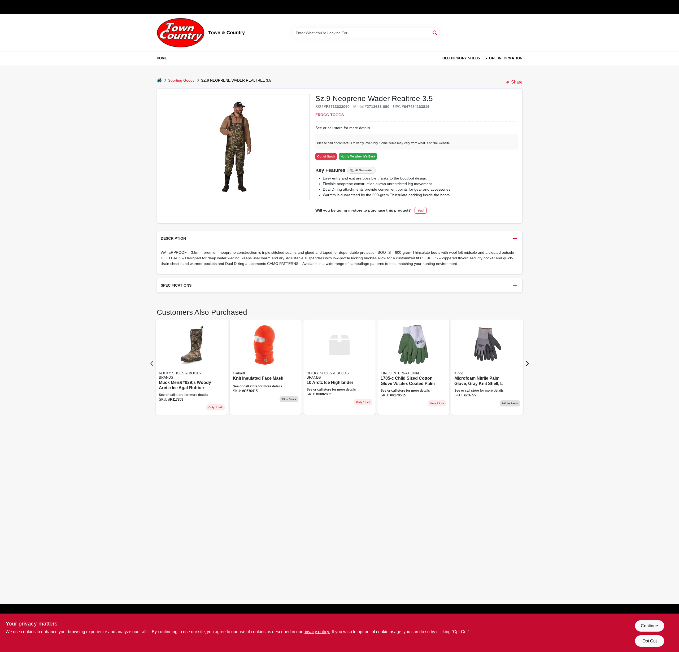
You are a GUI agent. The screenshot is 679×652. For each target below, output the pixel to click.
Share (517, 82)
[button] (339, 238)
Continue (649, 626)
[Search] (435, 32)
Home (162, 58)
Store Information (503, 58)
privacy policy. (316, 631)
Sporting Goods (181, 80)
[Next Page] (527, 363)
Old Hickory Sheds (461, 58)
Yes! (420, 210)
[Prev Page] (152, 363)
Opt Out (649, 641)
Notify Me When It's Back (358, 156)
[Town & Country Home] (180, 32)
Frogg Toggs (329, 115)
